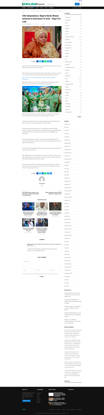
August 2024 (67, 200)
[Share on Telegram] (48, 61)
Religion (73, 92)
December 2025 (67, 149)
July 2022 (66, 279)
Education (73, 39)
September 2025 (68, 159)
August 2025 (67, 162)
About (63, 409)
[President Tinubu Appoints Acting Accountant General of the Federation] (55, 206)
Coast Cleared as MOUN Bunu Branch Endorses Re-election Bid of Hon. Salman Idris (72, 375)
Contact (67, 409)
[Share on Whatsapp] (45, 61)
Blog (73, 22)
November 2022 (67, 267)
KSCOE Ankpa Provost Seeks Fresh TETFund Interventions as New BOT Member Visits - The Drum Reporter (73, 331)
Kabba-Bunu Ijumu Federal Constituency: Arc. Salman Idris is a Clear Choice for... (60, 403)
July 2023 (66, 241)
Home (23, 11)
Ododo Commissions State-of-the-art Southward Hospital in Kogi (72, 357)
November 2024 (67, 190)
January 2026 (67, 146)
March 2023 (67, 254)
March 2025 (67, 178)
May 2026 (66, 133)
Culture (38, 397)
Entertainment (30, 7)
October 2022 (67, 270)
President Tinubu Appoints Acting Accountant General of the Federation (55, 213)
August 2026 (67, 124)
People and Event (73, 84)
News (28, 11)
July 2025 (66, 165)
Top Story (73, 109)
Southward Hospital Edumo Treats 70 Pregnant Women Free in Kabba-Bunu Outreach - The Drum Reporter (71, 353)
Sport (46, 7)
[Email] (81, 0)
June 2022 (66, 283)
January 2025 (67, 184)
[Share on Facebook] (37, 61)
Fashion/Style (73, 48)
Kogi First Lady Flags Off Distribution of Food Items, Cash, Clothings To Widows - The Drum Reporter (44, 245)
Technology (51, 7)
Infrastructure (73, 61)
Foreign (73, 53)
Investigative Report (73, 67)
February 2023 (67, 257)
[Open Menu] (81, 4)
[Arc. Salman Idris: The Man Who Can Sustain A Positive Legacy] (51, 399)
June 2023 (66, 244)
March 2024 (67, 216)
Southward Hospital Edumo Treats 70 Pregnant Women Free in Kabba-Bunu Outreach (72, 314)
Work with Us (79, 409)
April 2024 (66, 213)
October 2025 (67, 156)
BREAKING (80, 7)
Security (73, 95)
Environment (73, 45)
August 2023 (67, 238)
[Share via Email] (51, 61)
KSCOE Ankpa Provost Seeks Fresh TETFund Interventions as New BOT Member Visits (72, 294)
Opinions (38, 402)
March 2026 (67, 140)
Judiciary (73, 70)
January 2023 (67, 260)
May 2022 (66, 286)
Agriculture (73, 20)
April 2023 (66, 251)
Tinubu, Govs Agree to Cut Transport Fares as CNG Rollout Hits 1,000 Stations (72, 308)
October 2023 (67, 232)
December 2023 (67, 225)
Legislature (73, 75)
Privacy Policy (51, 409)
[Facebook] (75, 0)
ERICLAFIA (67, 413)
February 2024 (67, 219)
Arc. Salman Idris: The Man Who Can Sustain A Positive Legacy (59, 399)
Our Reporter (28, 24)
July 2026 (66, 127)
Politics (41, 7)
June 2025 (66, 168)
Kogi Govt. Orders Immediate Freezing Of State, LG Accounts (28, 229)
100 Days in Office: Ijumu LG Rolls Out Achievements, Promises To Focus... (28, 213)
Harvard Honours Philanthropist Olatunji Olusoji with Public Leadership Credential (72, 301)
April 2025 (66, 175)
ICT (73, 59)
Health (37, 7)
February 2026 (67, 143)
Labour (73, 73)
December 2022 (67, 263)
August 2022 (67, 276)
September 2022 (68, 273)
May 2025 (66, 171)
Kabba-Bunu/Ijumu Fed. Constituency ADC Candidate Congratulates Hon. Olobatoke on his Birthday (60, 394)
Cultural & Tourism (73, 36)
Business (24, 7)
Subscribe (73, 409)
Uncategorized (73, 112)
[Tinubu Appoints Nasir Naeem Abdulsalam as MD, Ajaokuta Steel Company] (42, 206)
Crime (73, 34)
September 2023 (68, 235)
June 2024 (66, 206)
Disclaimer (58, 409)
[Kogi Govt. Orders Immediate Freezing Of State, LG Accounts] (28, 222)
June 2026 (66, 130)
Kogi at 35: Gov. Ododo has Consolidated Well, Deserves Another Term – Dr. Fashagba (72, 321)
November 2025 (67, 152)
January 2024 (67, 222)
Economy (39, 399)
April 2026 (66, 136)
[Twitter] (76, 0)
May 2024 (66, 209)
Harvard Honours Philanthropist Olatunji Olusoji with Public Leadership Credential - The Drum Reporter (72, 342)
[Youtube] (79, 0)
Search (77, 4)
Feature (73, 50)
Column (73, 31)
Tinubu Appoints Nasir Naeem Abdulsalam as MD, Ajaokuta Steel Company (41, 213)
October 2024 (67, 194)
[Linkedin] (78, 0)
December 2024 (67, 187)
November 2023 (67, 229)
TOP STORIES (74, 7)
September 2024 (68, 197)
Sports (73, 101)
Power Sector (73, 89)
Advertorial (73, 17)
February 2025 (67, 181)
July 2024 (66, 203)
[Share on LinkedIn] (43, 61)
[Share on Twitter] (40, 61)
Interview (73, 64)
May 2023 (66, 248)
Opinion (73, 81)
